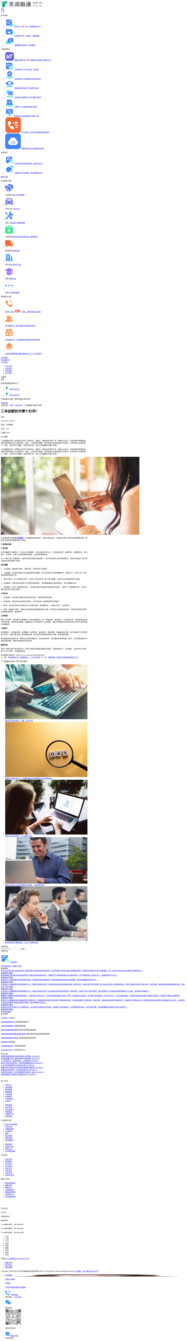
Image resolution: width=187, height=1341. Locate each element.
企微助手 (17, 173)
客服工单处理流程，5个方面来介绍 (18, 836)
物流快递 (16, 251)
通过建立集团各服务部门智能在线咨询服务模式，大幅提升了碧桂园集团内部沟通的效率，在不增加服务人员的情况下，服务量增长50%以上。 (64, 975)
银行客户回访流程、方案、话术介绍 (19, 721)
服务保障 (8, 1185)
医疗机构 (14, 237)
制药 (27, 237)
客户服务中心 (10, 326)
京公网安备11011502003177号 (17, 1259)
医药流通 (21, 237)
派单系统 (8, 1116)
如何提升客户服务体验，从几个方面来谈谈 (21, 942)
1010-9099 (17, 1297)
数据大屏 (17, 116)
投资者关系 (5, 360)
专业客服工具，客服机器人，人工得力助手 (24, 657)
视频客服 (17, 45)
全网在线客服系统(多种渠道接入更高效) (16, 1056)
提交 (23, 949)
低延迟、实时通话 (28, 45)
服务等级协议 (10, 1183)
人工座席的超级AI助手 (28, 107)
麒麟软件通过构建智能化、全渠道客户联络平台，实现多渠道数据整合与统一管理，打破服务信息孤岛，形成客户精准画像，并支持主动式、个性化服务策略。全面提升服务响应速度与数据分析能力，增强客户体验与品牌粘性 (94, 996)
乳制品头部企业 (7, 1007)
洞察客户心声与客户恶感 (31, 97)
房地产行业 (17, 265)
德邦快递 (4, 980)
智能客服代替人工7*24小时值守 (30, 354)
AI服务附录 (9, 1190)
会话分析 (17, 97)
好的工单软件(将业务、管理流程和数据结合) (18, 1063)
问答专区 (8, 1170)
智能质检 (17, 88)
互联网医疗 (33, 237)
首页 (2, 9)
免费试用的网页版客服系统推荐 (13, 1034)
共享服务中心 (10, 340)
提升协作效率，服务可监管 (32, 163)
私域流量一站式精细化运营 (32, 173)
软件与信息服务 (19, 195)
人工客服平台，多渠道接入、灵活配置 (15, 1061)
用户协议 (8, 1265)
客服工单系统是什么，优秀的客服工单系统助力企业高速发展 (28, 778)
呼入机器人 (25, 132)
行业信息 (8, 368)
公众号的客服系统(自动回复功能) (13, 1065)
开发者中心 (9, 1194)
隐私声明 (8, 1263)
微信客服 (8, 1089)
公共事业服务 (14, 293)
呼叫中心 (17, 26)
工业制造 (12, 223)
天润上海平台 (14, 395)
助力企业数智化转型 (36, 148)
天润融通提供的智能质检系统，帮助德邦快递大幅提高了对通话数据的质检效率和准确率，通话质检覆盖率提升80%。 (53, 980)
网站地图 (8, 1267)
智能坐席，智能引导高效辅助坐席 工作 (63, 657)
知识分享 (18, 405)
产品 (2, 11)
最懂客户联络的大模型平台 (41, 60)
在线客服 (17, 36)
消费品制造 (20, 223)
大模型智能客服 (7, 1026)
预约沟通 (14, 1336)
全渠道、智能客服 (32, 36)
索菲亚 (3, 1000)
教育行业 (12, 279)
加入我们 (8, 373)
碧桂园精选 (5, 975)
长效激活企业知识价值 (32, 79)
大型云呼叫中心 (7, 1050)
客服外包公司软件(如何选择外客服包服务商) (18, 1067)
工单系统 (17, 163)
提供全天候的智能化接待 (39, 132)
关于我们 (4, 362)
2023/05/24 (36, 1056)
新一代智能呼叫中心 (33, 26)
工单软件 (4, 1018)
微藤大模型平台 (20, 60)
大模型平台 (9, 1114)
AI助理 (16, 107)
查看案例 (4, 973)
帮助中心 (8, 1187)
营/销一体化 (9, 312)
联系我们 (8, 371)
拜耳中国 (4, 971)
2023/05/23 (36, 1058)
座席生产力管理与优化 (30, 88)
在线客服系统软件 (8, 1022)
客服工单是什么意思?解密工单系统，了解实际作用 (24, 885)
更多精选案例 (6, 1012)
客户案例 (4, 358)
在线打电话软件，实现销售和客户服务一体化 (18, 1072)
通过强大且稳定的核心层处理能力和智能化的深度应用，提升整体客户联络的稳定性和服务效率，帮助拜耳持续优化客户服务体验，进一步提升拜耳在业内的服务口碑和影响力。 (75, 971)
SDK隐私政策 (10, 1197)
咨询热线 (14, 1295)
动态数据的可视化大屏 (30, 116)
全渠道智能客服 (11, 354)
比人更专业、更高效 (31, 69)
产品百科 (8, 1173)
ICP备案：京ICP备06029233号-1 (87, 1271)
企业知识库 (18, 79)
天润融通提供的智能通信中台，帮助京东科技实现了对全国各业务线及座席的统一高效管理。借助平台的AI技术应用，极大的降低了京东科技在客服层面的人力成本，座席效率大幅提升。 (79, 991)
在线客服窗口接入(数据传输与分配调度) (16, 1058)
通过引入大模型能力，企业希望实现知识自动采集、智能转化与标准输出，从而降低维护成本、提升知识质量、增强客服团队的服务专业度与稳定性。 (70, 1007)
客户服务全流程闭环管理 (25, 326)
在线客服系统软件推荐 (9, 1038)
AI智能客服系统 (7, 1046)
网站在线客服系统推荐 (9, 1030)
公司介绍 (8, 366)
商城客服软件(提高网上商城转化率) (14, 1074)
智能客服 (24, 148)
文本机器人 (18, 69)
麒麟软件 (4, 996)
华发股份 (4, 984)
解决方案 (4, 177)
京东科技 (4, 991)
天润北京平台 (14, 389)
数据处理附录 (10, 1192)
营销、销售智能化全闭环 (31, 312)
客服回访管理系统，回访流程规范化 (15, 1070)
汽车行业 (16, 209)
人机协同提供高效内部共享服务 (28, 340)
